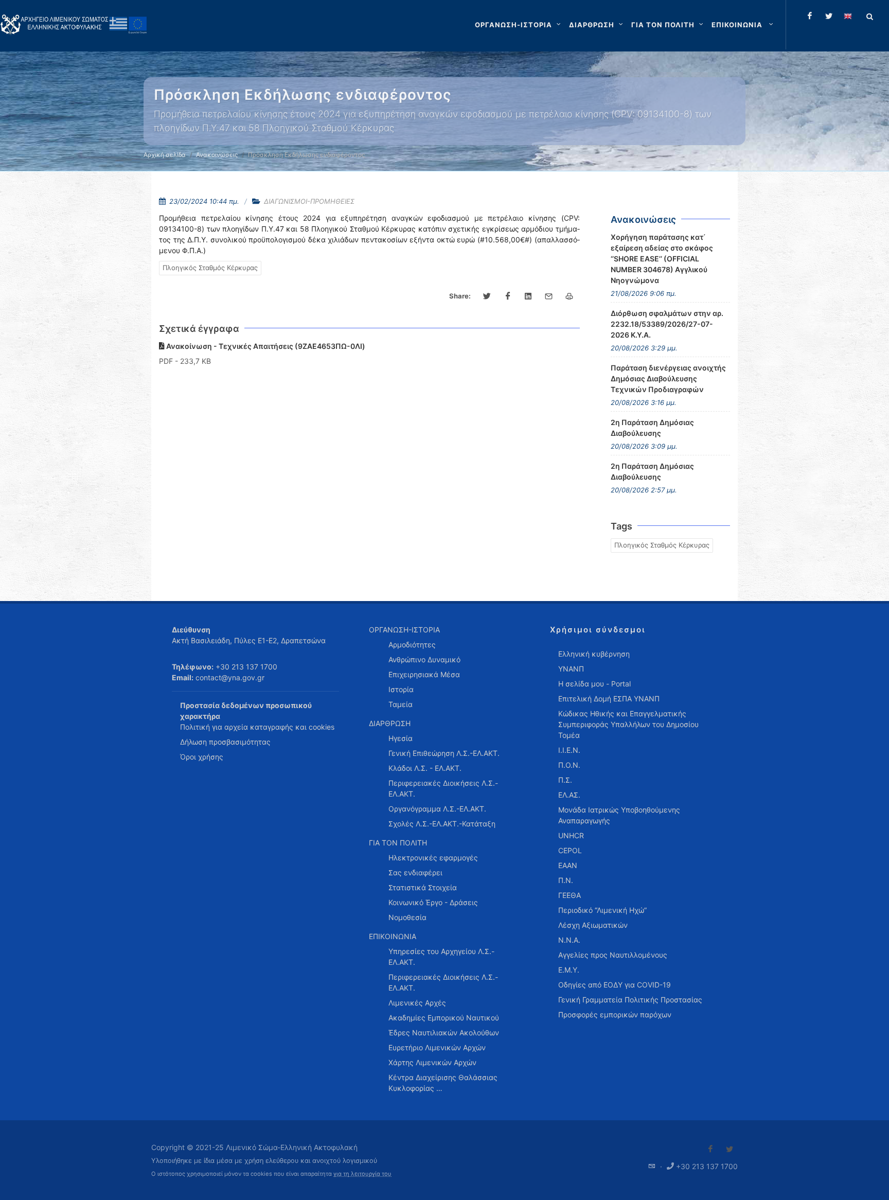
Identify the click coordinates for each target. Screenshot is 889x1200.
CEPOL (570, 850)
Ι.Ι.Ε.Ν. (569, 750)
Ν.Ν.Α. (569, 940)
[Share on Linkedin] (528, 296)
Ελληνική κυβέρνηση (594, 653)
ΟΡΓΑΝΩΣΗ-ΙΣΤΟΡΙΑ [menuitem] (404, 629)
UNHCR (571, 835)
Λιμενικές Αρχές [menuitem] (417, 1002)
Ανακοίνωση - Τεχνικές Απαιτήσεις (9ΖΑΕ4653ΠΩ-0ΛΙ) (265, 346)
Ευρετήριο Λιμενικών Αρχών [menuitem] (437, 1047)
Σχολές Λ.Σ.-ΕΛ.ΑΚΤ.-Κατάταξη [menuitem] (441, 823)
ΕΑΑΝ (567, 865)
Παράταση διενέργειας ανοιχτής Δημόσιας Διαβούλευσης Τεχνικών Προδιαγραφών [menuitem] (668, 378)
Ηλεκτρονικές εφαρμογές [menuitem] (433, 857)
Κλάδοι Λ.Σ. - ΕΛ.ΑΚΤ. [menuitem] (424, 768)
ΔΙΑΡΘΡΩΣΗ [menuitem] (390, 723)
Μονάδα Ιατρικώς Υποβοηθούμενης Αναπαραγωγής (619, 815)
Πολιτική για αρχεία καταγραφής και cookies (257, 726)
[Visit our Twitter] (729, 1149)
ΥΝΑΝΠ (571, 668)
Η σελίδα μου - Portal (594, 683)
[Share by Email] (549, 296)
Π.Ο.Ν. (569, 765)
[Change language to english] (848, 16)
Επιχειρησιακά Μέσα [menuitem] (424, 674)
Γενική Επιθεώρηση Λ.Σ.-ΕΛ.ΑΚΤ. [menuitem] (444, 753)
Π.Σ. (565, 779)
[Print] (569, 296)
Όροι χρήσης (201, 756)
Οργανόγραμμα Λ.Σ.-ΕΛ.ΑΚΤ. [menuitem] (437, 808)
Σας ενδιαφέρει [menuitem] (415, 872)
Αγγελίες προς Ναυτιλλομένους (612, 954)
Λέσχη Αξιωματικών (593, 925)
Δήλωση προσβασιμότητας (225, 741)
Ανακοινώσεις (217, 154)
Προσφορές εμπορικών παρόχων (614, 1014)
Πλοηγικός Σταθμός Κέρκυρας (210, 267)
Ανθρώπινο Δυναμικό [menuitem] (424, 659)
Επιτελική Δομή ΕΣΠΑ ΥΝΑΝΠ (609, 698)
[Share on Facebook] (507, 296)
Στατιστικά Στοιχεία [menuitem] (422, 887)
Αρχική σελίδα (165, 154)
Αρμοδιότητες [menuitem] (412, 644)
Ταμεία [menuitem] (400, 704)
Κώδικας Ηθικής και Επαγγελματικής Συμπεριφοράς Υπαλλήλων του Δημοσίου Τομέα (628, 724)
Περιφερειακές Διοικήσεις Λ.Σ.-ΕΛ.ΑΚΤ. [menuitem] (443, 788)
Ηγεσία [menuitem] (400, 738)
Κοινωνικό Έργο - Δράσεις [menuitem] (433, 902)
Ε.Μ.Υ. (568, 969)
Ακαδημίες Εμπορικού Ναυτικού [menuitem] (443, 1017)
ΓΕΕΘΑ (569, 895)
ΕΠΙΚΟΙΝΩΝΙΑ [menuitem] (392, 936)
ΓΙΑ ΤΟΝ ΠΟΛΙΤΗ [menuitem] (398, 842)
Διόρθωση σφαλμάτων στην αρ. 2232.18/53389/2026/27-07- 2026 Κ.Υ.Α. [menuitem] (667, 324)
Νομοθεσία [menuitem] (407, 917)
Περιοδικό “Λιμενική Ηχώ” (602, 910)
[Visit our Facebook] (710, 1149)
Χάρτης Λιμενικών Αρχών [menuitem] (432, 1062)
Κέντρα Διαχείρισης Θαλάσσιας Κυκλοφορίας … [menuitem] (442, 1082)
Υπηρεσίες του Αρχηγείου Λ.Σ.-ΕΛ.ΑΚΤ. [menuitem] (441, 956)
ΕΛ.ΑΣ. (569, 794)
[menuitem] (743, 24)
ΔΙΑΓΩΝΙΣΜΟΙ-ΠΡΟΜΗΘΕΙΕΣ (309, 201)
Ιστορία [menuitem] (401, 689)
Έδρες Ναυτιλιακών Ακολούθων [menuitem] (443, 1032)
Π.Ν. (565, 880)
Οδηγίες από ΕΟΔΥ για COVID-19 (614, 984)
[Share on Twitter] (487, 296)
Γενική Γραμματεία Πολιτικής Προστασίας (630, 999)
